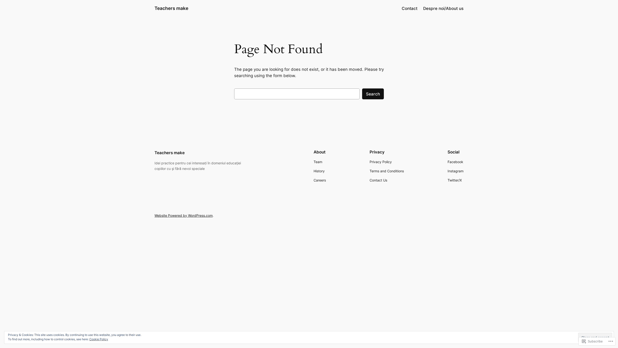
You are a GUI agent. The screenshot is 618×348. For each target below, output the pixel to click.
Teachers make (171, 8)
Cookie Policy (98, 339)
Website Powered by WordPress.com (183, 215)
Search (373, 94)
